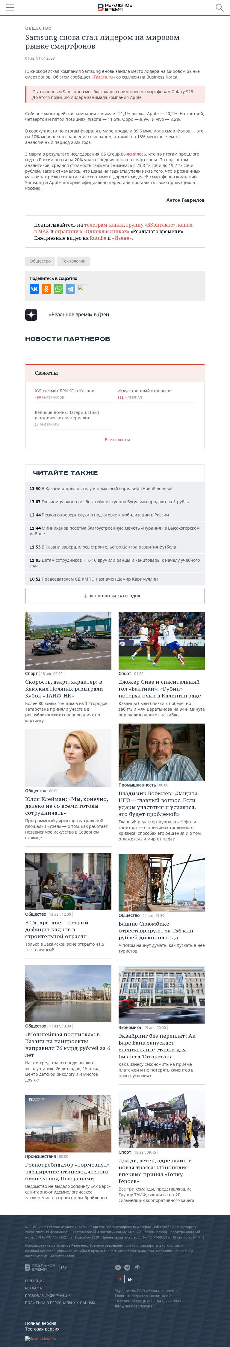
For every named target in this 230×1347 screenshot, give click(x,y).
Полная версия (40, 1323)
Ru (119, 1279)
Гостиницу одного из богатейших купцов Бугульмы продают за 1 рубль (109, 501)
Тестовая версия (42, 1329)
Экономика (130, 1027)
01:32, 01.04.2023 (40, 58)
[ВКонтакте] (34, 289)
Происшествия (40, 1156)
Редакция (35, 1281)
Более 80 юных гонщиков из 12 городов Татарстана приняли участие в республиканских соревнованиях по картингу (66, 700)
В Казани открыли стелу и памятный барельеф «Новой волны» (101, 488)
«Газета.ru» (103, 77)
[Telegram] (70, 289)
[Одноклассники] (46, 289)
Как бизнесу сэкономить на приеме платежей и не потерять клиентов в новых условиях (157, 1055)
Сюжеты (46, 372)
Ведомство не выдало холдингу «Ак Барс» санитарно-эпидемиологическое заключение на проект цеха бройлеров (68, 1180)
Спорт (31, 673)
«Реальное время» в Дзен (79, 314)
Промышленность (137, 785)
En (130, 1279)
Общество (38, 28)
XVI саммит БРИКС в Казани (64, 394)
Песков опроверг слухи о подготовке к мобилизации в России (99, 515)
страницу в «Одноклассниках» (92, 231)
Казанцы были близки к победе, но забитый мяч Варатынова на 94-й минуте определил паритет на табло (162, 698)
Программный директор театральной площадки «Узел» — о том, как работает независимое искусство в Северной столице (66, 817)
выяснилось (133, 154)
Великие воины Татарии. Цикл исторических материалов (67, 418)
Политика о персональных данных (60, 1303)
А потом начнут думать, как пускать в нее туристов (162, 937)
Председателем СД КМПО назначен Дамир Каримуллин (94, 579)
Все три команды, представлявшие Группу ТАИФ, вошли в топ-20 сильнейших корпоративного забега (156, 1180)
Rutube (98, 238)
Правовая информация (48, 1296)
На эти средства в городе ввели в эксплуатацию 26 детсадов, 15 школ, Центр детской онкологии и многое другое (67, 1057)
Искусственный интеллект (144, 394)
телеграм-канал (104, 225)
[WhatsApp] (58, 289)
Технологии (74, 261)
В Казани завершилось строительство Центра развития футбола (103, 547)
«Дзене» (122, 238)
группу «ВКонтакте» (150, 225)
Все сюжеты (117, 439)
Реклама (33, 1288)
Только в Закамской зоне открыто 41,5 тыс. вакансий (64, 936)
